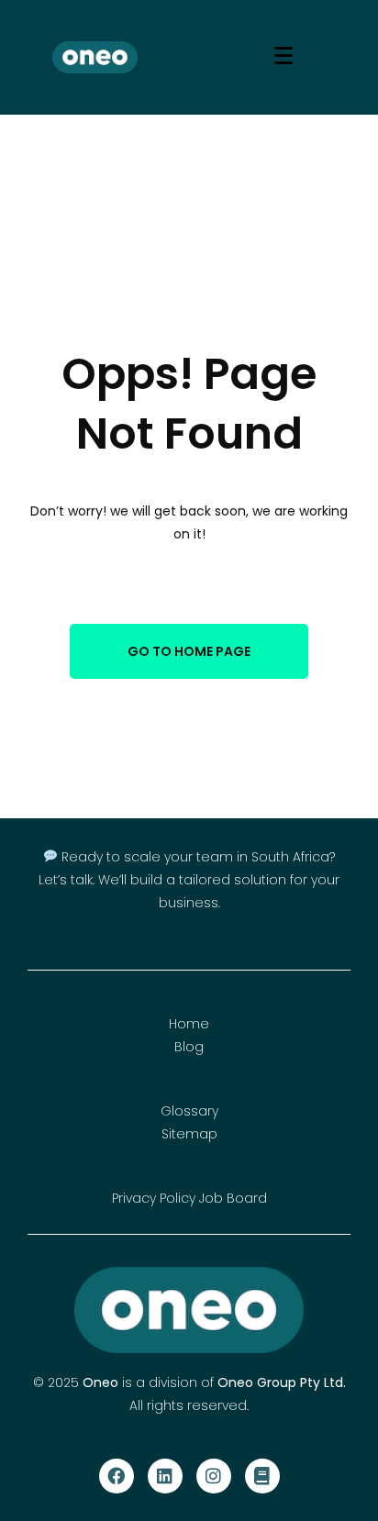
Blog (189, 1047)
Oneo (100, 1382)
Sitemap (189, 1134)
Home (189, 1024)
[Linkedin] (165, 1476)
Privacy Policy (153, 1198)
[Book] (262, 1476)
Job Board (233, 1198)
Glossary (189, 1111)
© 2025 (58, 1382)
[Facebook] (116, 1476)
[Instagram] (213, 1476)
